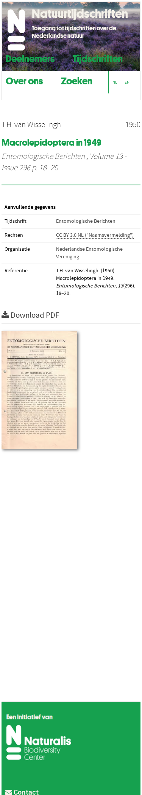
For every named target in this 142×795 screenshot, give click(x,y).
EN (127, 82)
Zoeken (76, 80)
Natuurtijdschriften (80, 13)
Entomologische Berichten (43, 156)
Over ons (24, 80)
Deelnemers (30, 57)
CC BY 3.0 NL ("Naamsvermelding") (95, 235)
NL (114, 82)
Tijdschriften (98, 57)
